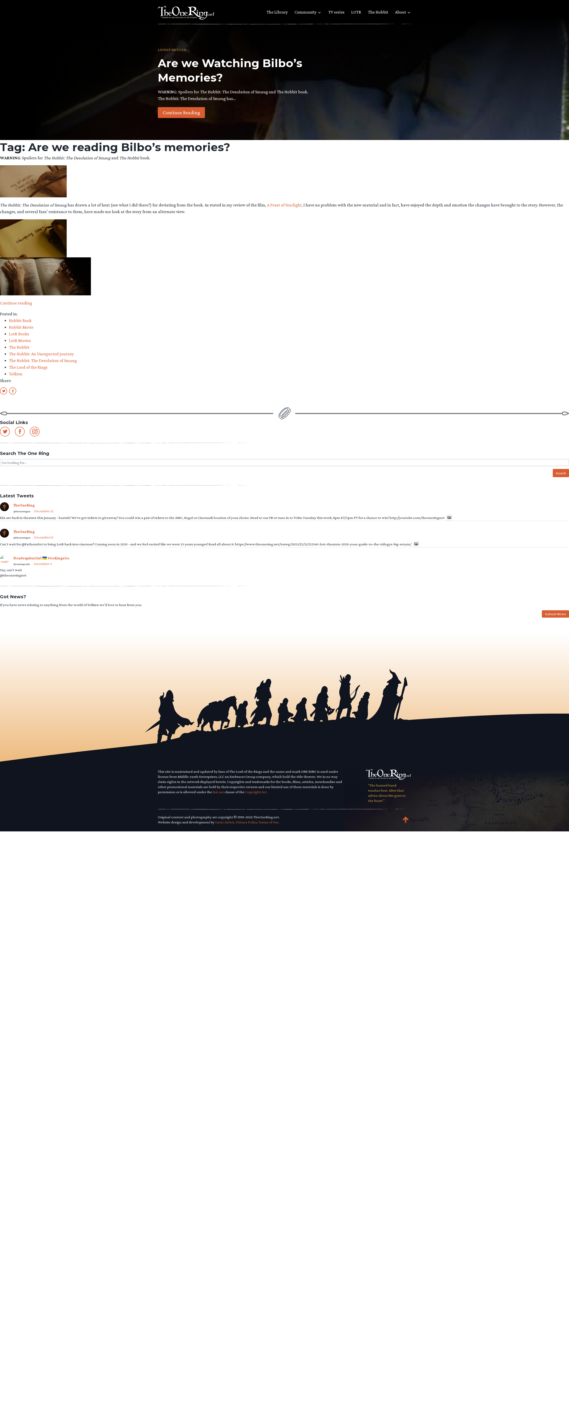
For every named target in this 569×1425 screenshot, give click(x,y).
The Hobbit (378, 12)
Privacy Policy (246, 822)
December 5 (43, 564)
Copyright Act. (256, 792)
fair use (218, 792)
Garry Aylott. (225, 822)
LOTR (356, 12)
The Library (277, 12)
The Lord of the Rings (28, 367)
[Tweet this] (3, 390)
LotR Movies (20, 340)
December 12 (43, 537)
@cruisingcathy (21, 564)
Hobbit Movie (21, 327)
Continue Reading (181, 112)
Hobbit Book (20, 320)
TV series (336, 12)
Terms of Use (268, 822)
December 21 (43, 511)
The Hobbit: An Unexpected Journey (41, 353)
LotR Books (19, 333)
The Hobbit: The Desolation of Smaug (43, 360)
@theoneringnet (21, 511)
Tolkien (15, 373)
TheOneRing (24, 505)
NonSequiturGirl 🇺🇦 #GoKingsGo (41, 558)
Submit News (555, 614)
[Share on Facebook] (12, 390)
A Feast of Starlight (284, 204)
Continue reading (16, 302)
